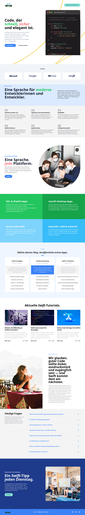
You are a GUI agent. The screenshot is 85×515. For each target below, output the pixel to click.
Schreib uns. (20, 423)
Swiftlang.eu (51, 385)
